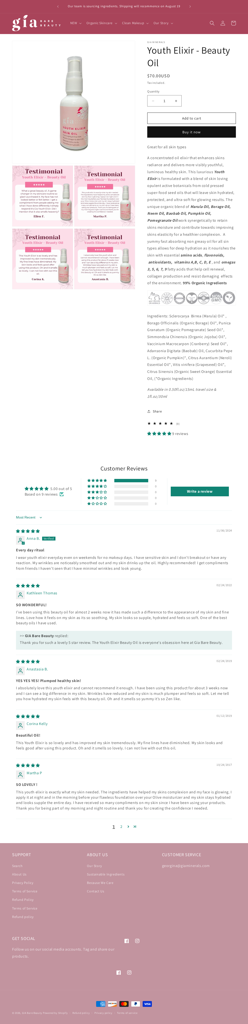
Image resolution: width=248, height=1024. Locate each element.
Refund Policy (23, 899)
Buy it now (191, 132)
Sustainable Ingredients (105, 874)
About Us (19, 874)
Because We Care (100, 883)
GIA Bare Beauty (32, 1013)
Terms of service (127, 1013)
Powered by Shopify (55, 1013)
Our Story (94, 866)
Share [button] (157, 411)
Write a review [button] (199, 491)
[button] (75, 23)
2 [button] (121, 826)
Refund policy (23, 917)
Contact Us (95, 891)
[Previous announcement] (58, 6)
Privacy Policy (22, 883)
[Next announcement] (190, 6)
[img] (28, 531)
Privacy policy (103, 1013)
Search (17, 866)
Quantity (153, 91)
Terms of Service (25, 891)
